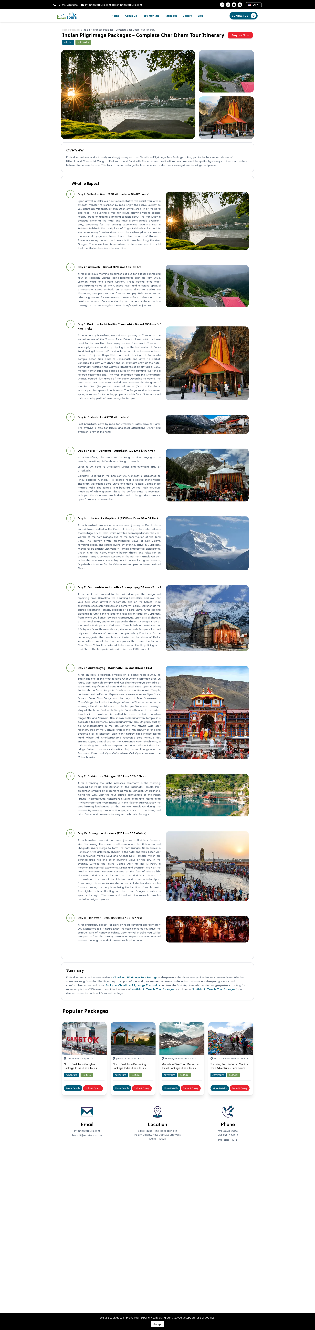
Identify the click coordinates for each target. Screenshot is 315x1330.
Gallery (187, 16)
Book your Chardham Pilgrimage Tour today (132, 985)
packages (75, 29)
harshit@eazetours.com (127, 4)
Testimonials (150, 16)
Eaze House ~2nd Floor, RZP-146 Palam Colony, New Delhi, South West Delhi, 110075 (157, 1134)
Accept (157, 1324)
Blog (200, 16)
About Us (131, 16)
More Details (73, 1088)
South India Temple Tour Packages (213, 989)
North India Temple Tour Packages (153, 989)
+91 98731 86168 (228, 1131)
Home (115, 16)
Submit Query (93, 1088)
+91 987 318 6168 (67, 4)
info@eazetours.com (98, 4)
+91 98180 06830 (228, 1140)
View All (245, 133)
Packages (171, 16)
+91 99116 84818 (228, 1135)
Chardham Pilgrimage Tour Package (135, 977)
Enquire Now (240, 35)
